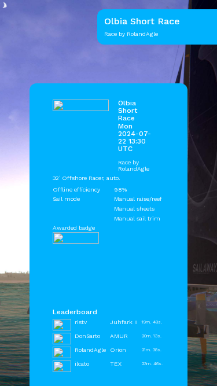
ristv (81, 322)
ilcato (82, 363)
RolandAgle (133, 168)
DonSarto (87, 336)
